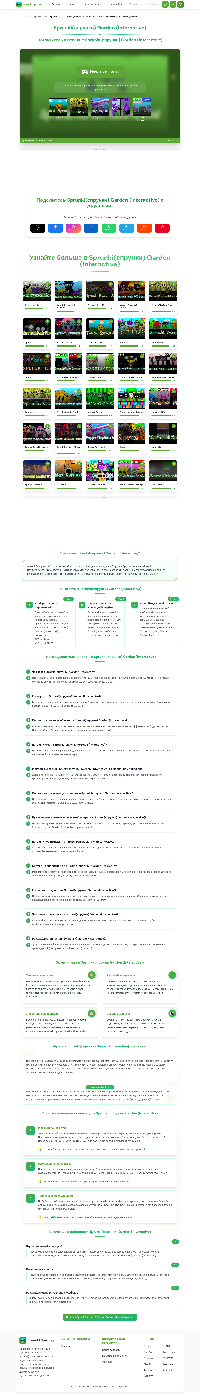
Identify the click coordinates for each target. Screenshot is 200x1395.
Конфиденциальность (114, 1356)
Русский (148, 1358)
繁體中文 (168, 1358)
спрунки (73, 4)
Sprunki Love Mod (36, 1091)
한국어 (147, 1364)
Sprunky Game (40, 16)
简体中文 (148, 1376)
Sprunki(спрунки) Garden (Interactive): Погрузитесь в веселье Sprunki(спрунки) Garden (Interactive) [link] (95, 16)
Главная (55, 4)
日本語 (166, 1346)
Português (169, 1352)
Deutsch (168, 1370)
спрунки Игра (116, 4)
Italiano (148, 1370)
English (147, 1346)
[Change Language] (180, 4)
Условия (107, 1362)
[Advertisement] (100, 169)
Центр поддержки (112, 1350)
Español (148, 1352)
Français (168, 1364)
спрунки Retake (93, 4)
